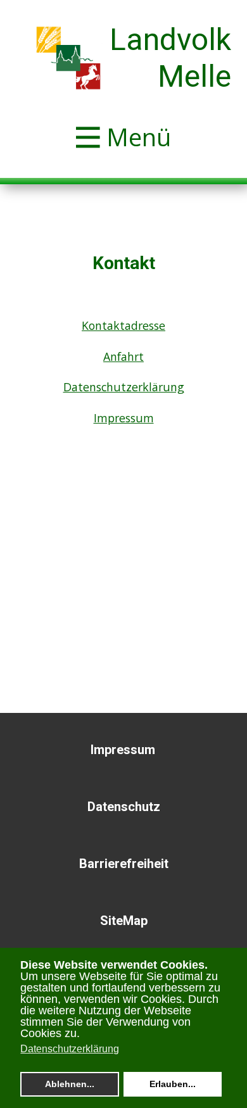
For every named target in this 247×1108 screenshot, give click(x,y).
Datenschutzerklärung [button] (69, 1048)
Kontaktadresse (123, 325)
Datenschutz (123, 806)
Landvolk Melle (170, 58)
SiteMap (124, 920)
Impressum (124, 417)
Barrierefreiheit (123, 863)
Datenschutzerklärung (123, 386)
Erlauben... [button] (172, 1084)
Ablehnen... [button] (69, 1084)
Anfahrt (123, 356)
